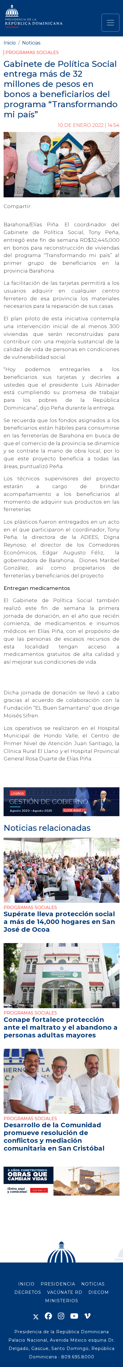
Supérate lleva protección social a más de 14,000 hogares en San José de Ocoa (59, 921)
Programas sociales (32, 52)
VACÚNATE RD (64, 1292)
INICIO (26, 1284)
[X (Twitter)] (36, 1316)
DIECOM (98, 1292)
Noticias (31, 43)
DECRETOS (27, 1292)
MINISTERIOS (61, 1300)
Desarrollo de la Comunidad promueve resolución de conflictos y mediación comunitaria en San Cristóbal (54, 1136)
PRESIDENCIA (58, 1284)
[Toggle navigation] (110, 23)
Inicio (10, 43)
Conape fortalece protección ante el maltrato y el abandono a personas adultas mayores (61, 1027)
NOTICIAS (93, 1284)
